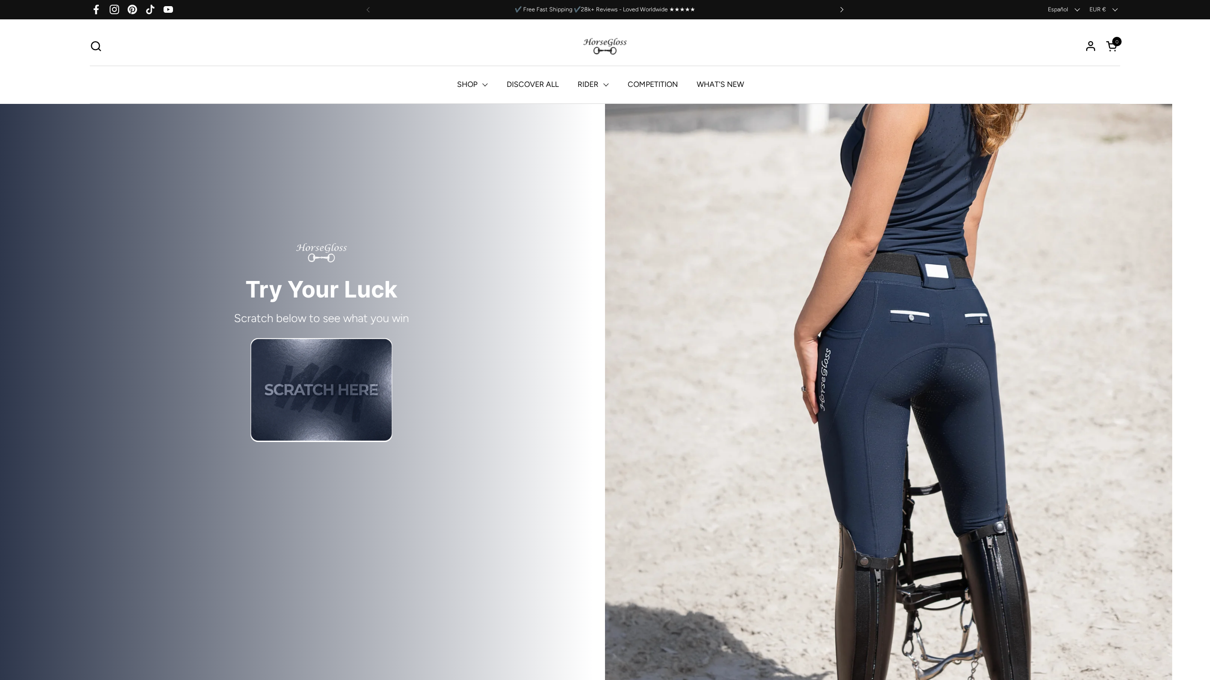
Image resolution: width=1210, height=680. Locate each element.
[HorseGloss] (605, 46)
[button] (96, 46)
